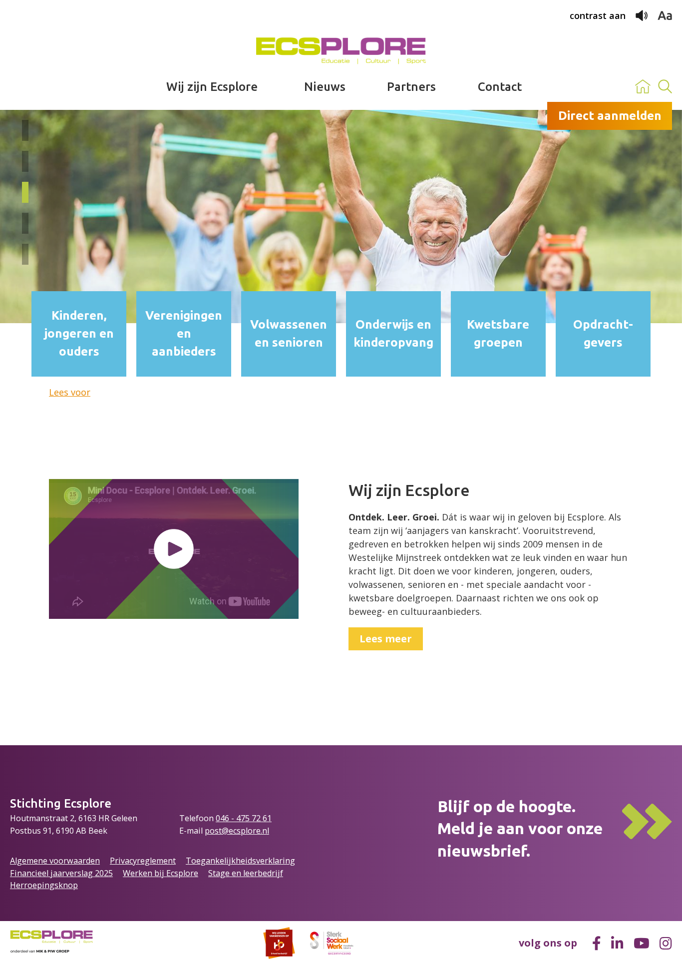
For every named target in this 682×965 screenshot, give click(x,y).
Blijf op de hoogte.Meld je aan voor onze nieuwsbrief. (520, 828)
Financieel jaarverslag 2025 (61, 873)
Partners (411, 86)
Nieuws (324, 86)
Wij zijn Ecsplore (212, 86)
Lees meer (385, 638)
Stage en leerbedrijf (245, 873)
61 (267, 818)
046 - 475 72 (239, 818)
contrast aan (598, 15)
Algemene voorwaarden (55, 860)
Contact (500, 86)
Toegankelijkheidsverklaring (240, 860)
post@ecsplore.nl (237, 830)
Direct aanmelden (610, 115)
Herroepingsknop (44, 885)
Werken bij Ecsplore (160, 873)
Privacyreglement (143, 860)
